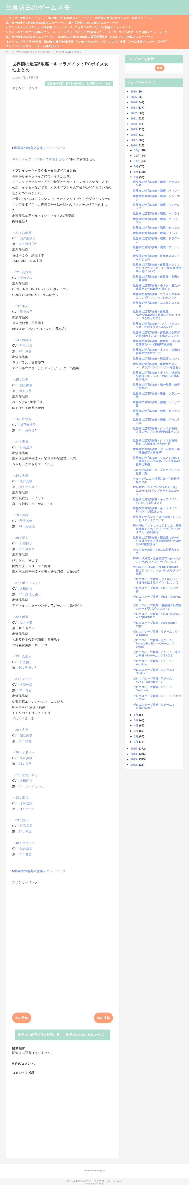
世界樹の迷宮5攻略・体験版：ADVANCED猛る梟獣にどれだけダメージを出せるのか (156, 315)
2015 (134, 748)
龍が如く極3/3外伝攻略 (58, 41)
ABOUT (162, 41)
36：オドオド (28, 487)
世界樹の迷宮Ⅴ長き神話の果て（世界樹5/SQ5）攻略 (79, 83)
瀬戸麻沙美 (28, 238)
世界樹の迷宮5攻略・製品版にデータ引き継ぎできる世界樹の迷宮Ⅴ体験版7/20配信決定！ (157, 541)
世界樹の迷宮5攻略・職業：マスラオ (156, 213)
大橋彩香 (26, 588)
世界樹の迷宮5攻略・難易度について (156, 358)
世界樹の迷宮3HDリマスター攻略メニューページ (126, 17)
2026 (134, 91)
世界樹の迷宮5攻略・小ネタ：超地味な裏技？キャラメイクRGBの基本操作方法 (156, 376)
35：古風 (25, 391)
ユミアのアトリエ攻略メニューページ (143, 32)
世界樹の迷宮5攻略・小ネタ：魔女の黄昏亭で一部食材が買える (156, 287)
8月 (136, 171)
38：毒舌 (25, 690)
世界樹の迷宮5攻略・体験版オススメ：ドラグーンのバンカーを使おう (157, 365)
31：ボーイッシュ (28, 583)
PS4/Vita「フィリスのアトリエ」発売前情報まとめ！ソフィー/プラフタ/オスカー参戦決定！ (157, 529)
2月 (136, 736)
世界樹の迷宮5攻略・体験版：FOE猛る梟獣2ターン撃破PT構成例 (156, 342)
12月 (137, 150)
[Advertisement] (62, 116)
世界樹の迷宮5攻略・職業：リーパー (156, 233)
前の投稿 (103, 1018)
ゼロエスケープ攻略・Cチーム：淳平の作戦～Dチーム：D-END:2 (157, 654)
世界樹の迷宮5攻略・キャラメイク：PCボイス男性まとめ (156, 510)
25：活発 (21, 379)
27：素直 (21, 442)
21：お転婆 (23, 233)
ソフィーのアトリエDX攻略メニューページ (33, 32)
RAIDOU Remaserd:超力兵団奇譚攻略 (82, 36)
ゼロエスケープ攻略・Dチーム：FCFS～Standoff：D (154, 680)
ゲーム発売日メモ (48, 46)
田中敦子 (26, 312)
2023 (134, 107)
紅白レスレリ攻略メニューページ (131, 36)
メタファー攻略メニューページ (26, 17)
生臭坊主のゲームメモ (38, 7)
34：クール (23, 679)
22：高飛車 (23, 272)
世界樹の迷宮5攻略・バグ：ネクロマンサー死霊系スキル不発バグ (156, 325)
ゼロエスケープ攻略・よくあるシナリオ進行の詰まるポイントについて (157, 580)
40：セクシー (25, 843)
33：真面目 (27, 549)
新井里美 (26, 622)
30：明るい (23, 538)
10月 (137, 161)
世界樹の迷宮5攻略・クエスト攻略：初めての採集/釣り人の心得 (156, 442)
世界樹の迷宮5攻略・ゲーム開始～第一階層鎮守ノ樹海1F (156, 450)
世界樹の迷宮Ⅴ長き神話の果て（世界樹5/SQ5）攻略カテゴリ (62, 1035)
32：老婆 (21, 617)
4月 (136, 725)
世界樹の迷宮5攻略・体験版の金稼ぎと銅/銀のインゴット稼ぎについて (156, 334)
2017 (134, 140)
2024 (134, 102)
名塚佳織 (26, 684)
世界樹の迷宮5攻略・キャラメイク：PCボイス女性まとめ (156, 501)
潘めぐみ (26, 278)
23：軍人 (21, 306)
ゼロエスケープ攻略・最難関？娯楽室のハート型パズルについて (157, 607)
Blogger (100, 1170)
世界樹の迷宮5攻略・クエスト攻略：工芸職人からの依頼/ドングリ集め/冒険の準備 (156, 461)
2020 (134, 123)
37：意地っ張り (30, 594)
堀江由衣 (26, 385)
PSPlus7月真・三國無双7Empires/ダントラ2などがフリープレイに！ (157, 560)
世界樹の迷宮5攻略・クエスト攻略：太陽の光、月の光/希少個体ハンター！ (156, 432)
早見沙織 (26, 345)
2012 (134, 764)
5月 (136, 720)
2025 (134, 96)
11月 (137, 155)
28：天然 (21, 475)
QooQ (101, 1183)
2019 (134, 129)
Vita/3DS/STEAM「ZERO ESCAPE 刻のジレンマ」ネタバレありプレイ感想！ (157, 570)
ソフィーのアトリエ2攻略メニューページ (90, 32)
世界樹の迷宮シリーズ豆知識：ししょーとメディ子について (157, 518)
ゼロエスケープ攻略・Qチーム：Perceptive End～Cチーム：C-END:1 (154, 643)
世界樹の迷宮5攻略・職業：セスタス (156, 227)
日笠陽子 (26, 543)
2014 (134, 753)
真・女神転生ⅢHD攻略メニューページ (93, 22)
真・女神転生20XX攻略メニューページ (30, 36)
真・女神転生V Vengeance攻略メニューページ (36, 22)
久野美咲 (26, 481)
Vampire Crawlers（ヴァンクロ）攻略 (101, 41)
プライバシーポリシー (20, 46)
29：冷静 (25, 351)
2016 (134, 145)
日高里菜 (26, 447)
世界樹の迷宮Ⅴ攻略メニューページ (39, 148)
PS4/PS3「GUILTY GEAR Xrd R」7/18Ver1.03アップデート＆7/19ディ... (156, 490)
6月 (136, 714)
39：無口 (21, 820)
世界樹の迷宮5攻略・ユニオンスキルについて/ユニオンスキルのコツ (156, 296)
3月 (136, 730)
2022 (134, 113)
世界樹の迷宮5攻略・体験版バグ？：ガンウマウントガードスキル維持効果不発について (157, 268)
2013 (134, 759)
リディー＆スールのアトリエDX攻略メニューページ (39, 27)
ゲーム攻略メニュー (141, 41)
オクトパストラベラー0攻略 (23, 41)
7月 (136, 177)
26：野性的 (27, 244)
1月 (136, 741)
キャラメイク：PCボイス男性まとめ (38, 159)
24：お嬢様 (23, 340)
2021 (134, 118)
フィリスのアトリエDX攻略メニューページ (102, 27)
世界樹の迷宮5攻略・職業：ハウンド (156, 190)
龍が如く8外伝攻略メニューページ (70, 17)
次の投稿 (21, 1018)
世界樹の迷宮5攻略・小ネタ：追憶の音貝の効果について (156, 351)
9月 (136, 166)
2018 (134, 134)
